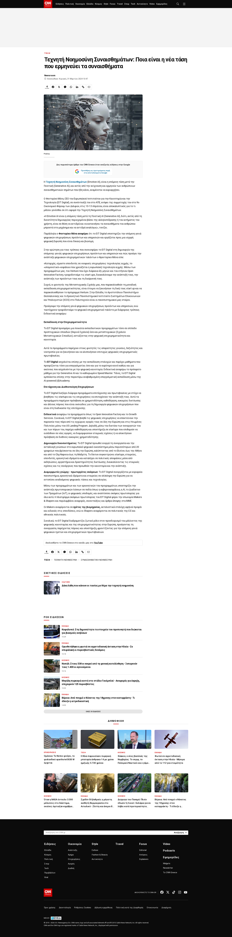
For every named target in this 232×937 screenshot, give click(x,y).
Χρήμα (71, 855)
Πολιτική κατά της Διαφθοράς (129, 907)
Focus (112, 4)
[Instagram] (179, 892)
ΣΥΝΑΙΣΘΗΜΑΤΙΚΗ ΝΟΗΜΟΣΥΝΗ (96, 560)
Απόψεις (143, 855)
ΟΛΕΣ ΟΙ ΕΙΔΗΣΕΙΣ (93, 711)
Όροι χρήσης (49, 907)
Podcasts (169, 850)
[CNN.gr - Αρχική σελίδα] (48, 893)
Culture (95, 850)
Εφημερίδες (161, 4)
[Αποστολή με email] (89, 87)
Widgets (166, 863)
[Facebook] (162, 892)
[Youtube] (185, 892)
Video (152, 4)
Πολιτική (69, 4)
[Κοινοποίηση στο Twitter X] (59, 87)
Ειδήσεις (60, 4)
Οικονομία (80, 4)
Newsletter (168, 868)
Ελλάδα (89, 4)
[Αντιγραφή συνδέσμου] (83, 87)
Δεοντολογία (65, 907)
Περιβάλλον (49, 873)
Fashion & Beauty (100, 855)
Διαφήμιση (166, 907)
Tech (133, 4)
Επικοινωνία (152, 907)
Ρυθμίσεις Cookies (82, 907)
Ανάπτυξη (72, 850)
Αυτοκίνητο (142, 4)
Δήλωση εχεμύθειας (104, 907)
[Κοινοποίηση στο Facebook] (53, 87)
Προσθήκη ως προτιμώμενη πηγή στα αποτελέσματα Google (95, 171)
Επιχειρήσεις (74, 859)
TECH (47, 53)
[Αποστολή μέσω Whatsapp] (71, 87)
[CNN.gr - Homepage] (48, 4)
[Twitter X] (167, 892)
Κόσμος (98, 4)
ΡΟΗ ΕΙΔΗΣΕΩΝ (54, 617)
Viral (46, 877)
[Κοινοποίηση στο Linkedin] (77, 87)
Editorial (142, 850)
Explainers (143, 859)
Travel (120, 4)
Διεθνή (71, 868)
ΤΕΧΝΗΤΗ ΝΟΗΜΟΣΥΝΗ (65, 560)
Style (106, 4)
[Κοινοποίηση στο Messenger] (65, 87)
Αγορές (71, 864)
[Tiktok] (173, 892)
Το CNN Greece (170, 872)
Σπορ (126, 4)
